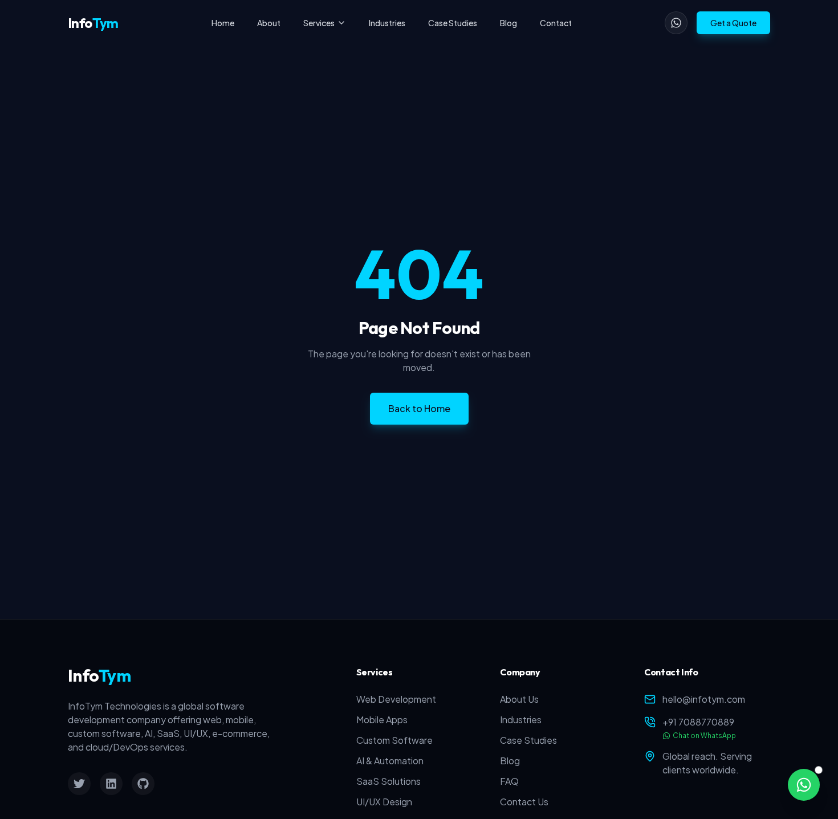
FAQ (509, 781)
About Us (519, 699)
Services (319, 23)
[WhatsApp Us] (676, 22)
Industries (387, 23)
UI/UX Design (384, 802)
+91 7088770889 (698, 722)
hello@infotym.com (703, 699)
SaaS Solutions (388, 781)
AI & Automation (390, 761)
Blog (508, 23)
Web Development (396, 699)
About (268, 23)
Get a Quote (733, 23)
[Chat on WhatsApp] (804, 785)
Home (222, 23)
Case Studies (452, 23)
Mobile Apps (382, 720)
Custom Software (394, 740)
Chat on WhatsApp (704, 735)
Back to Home (419, 408)
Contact (556, 23)
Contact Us (524, 802)
